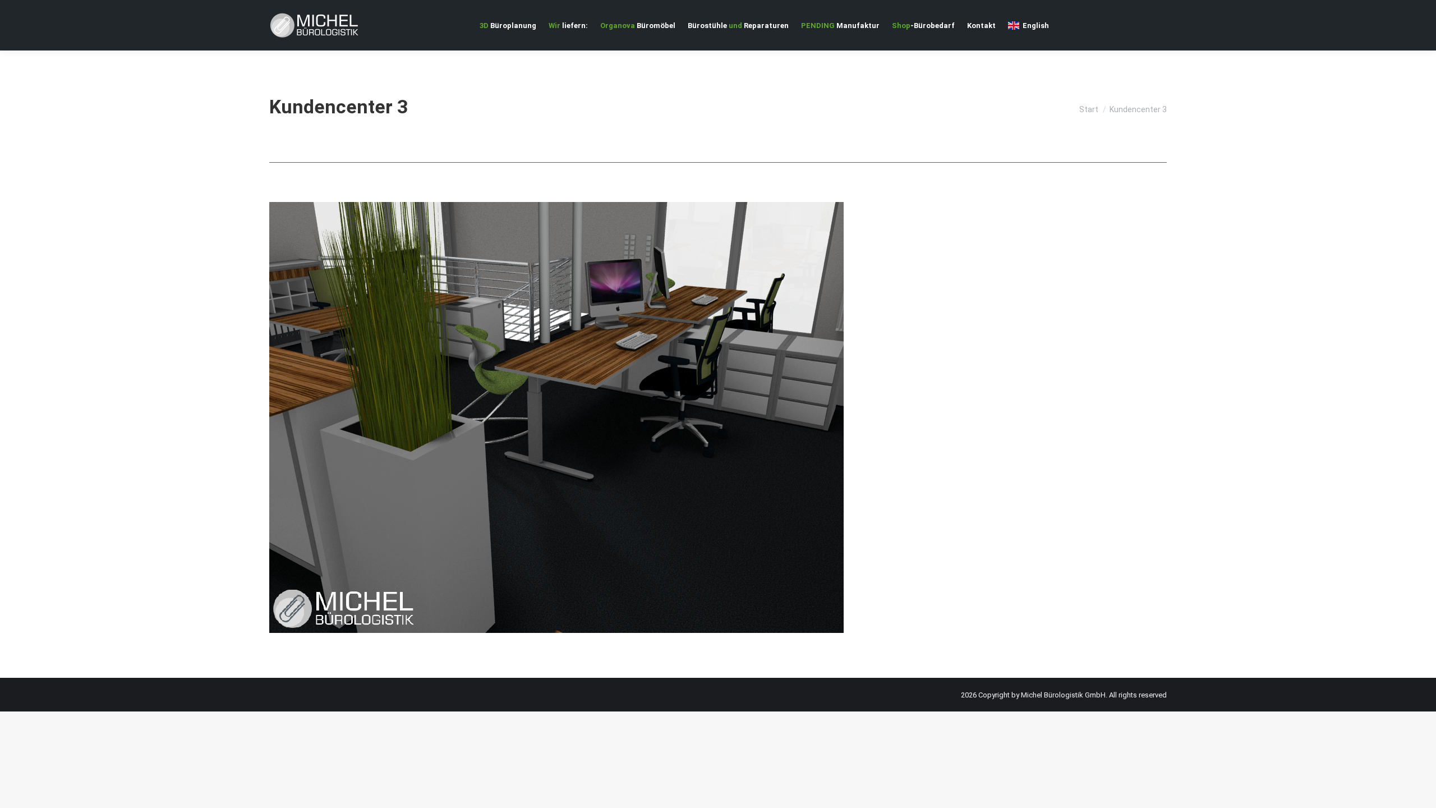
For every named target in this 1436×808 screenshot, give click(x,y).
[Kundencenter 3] (718, 417)
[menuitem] (507, 25)
